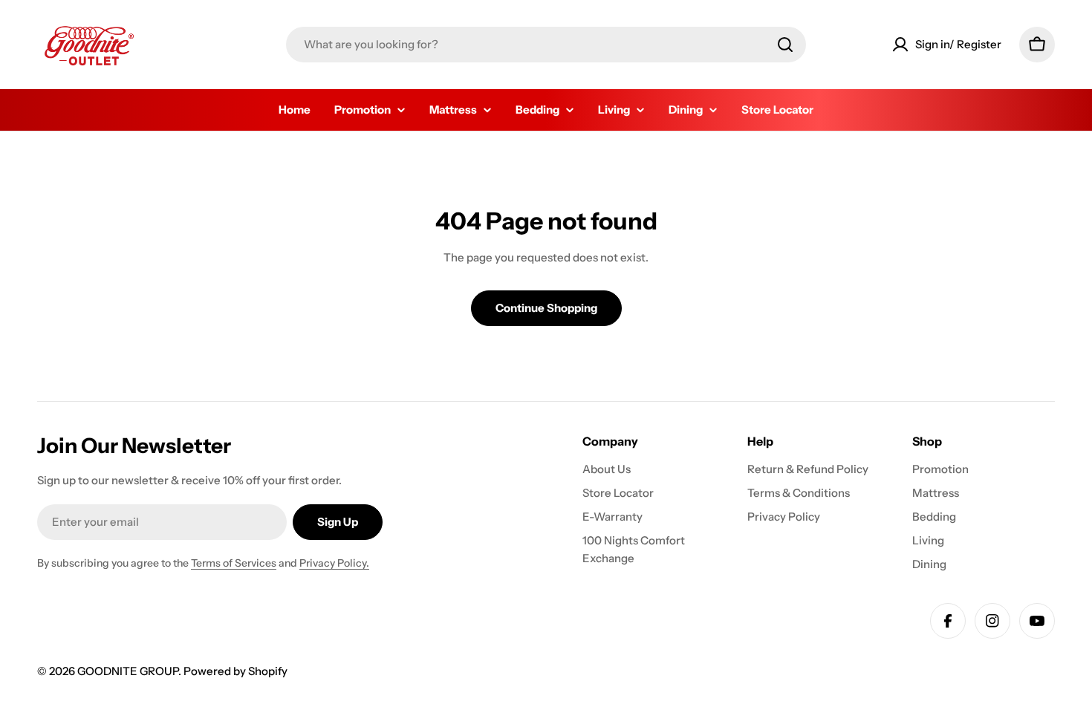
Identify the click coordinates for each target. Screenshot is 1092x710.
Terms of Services (233, 563)
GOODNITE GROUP (127, 671)
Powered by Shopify (235, 671)
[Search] (785, 44)
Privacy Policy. (334, 563)
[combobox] (546, 44)
